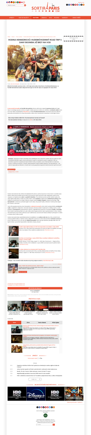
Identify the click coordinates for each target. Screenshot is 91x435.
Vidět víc (34, 379)
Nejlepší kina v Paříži (13, 171)
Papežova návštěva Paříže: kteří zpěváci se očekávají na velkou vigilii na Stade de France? (38, 366)
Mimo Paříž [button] (76, 18)
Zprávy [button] (11, 18)
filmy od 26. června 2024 (21, 296)
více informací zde (48, 260)
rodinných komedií (36, 206)
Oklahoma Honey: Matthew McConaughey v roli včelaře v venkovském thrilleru (40, 336)
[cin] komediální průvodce (47, 294)
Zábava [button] (44, 18)
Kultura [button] (36, 18)
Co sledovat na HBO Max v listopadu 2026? (55, 397)
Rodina (56, 18)
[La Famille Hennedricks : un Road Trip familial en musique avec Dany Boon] (35, 63)
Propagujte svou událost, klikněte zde (16, 285)
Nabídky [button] (65, 18)
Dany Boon (26, 111)
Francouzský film (34, 294)
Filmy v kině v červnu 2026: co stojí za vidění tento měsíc (55, 313)
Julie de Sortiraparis (14, 84)
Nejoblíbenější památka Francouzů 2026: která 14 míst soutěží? (33, 373)
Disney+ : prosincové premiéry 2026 (36, 397)
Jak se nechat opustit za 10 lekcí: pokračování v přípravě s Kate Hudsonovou (37, 369)
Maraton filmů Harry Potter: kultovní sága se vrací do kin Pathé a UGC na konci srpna (40, 326)
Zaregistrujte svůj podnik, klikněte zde (16, 283)
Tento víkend (42, 322)
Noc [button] (50, 18)
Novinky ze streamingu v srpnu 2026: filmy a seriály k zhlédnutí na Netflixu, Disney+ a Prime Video (14, 313)
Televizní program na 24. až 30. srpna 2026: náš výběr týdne (74, 397)
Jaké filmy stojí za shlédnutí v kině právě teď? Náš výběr (42, 313)
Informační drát (32, 358)
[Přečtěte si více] (49, 230)
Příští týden (55, 322)
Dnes (14, 322)
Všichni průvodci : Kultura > (75, 402)
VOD (31, 120)
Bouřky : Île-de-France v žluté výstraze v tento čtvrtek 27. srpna (33, 371)
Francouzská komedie (14, 108)
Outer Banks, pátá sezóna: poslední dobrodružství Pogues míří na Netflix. (39, 345)
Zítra (28, 322)
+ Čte (40, 358)
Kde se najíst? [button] (24, 18)
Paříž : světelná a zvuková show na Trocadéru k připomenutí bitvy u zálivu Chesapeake (39, 375)
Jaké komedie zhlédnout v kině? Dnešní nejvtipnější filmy (28, 313)
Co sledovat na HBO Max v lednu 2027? (17, 397)
